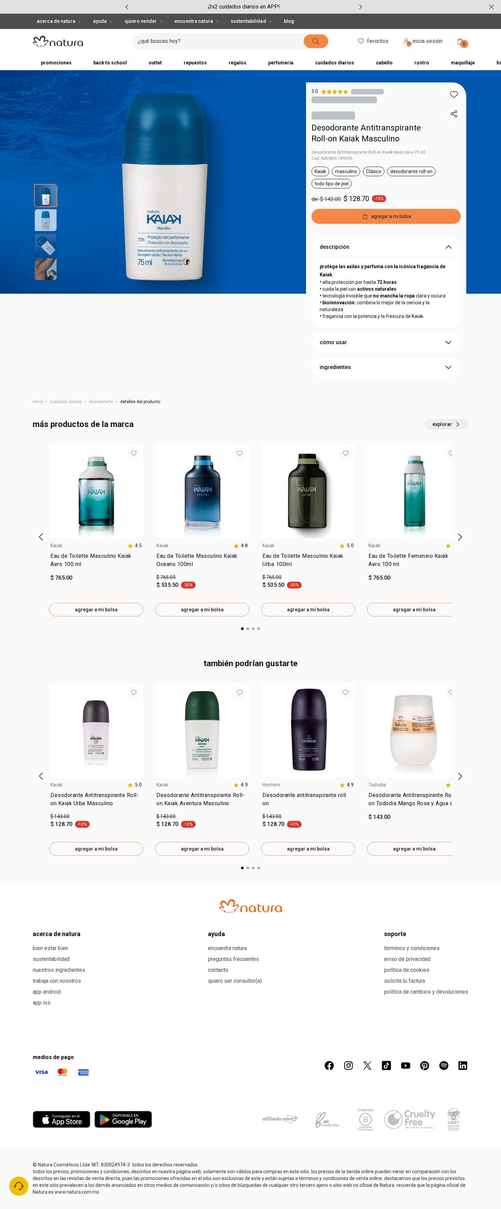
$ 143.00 (60, 816)
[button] (454, 95)
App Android (47, 992)
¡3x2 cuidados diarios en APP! (244, 6)
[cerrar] (491, 7)
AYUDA (100, 21)
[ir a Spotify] (443, 1065)
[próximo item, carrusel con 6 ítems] (360, 6)
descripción (334, 247)
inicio (38, 401)
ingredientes (335, 367)
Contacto (218, 970)
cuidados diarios (66, 401)
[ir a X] (367, 1065)
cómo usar (333, 342)
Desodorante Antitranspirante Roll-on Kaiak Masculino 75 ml (368, 152)
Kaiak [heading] (56, 545)
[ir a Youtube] (405, 1065)
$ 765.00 (166, 577)
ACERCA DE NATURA (56, 21)
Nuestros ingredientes (59, 970)
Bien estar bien (50, 948)
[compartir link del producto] (454, 114)
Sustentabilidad (51, 959)
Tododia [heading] (377, 784)
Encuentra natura (227, 948)
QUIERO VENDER (141, 21)
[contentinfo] (134, 545)
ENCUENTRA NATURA (193, 21)
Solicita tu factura (404, 981)
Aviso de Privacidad (407, 959)
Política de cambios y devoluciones (426, 992)
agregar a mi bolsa (96, 609)
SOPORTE (395, 933)
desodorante (101, 401)
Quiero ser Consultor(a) (235, 981)
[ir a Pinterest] (424, 1065)
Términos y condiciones (412, 948)
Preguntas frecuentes (233, 959)
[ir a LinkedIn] (462, 1065)
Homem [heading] (271, 784)
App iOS (41, 1002)
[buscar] (316, 41)
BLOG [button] (289, 21)
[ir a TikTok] (386, 1065)
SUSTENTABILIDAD (248, 21)
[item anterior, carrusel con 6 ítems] (126, 6)
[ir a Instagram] (348, 1065)
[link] (96, 561)
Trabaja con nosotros (57, 981)
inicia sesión (426, 42)
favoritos (378, 41)
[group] (243, 7)
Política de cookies (406, 970)
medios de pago (53, 1057)
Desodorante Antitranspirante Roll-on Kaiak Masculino (366, 133)
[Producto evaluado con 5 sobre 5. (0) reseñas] (367, 91)
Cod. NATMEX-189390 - (333, 158)
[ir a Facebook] (329, 1065)
